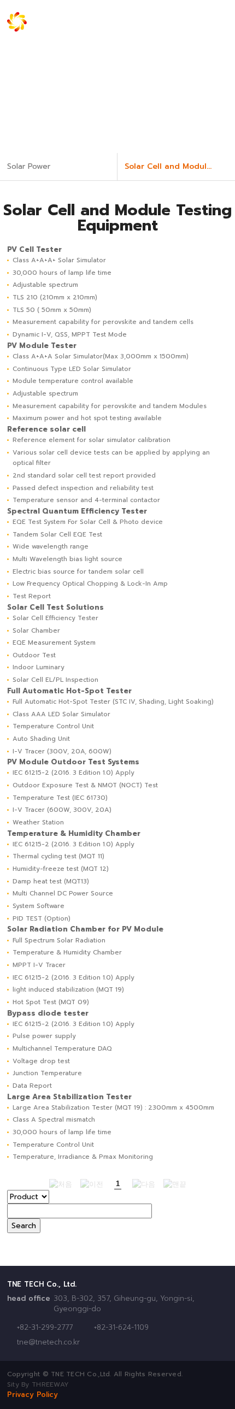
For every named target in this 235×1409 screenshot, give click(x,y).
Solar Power (28, 166)
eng (167, 22)
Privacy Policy (32, 1394)
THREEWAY (50, 1384)
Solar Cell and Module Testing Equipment (180, 166)
